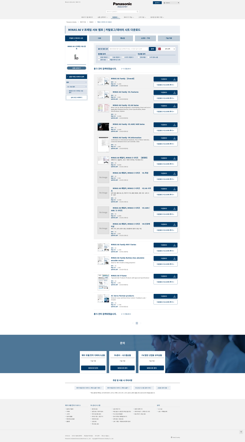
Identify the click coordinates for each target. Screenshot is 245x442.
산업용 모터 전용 (162, 388)
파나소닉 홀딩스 (105, 435)
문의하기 (157, 3)
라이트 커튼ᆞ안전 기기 (97, 416)
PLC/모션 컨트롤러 (117, 414)
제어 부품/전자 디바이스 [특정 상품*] (117, 388)
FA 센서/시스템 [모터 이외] (143, 388)
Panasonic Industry (71, 22)
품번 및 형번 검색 (103, 49)
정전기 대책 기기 (139, 409)
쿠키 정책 (97, 435)
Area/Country (176, 437)
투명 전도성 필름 (70, 419)
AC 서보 (160, 409)
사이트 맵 (67, 435)
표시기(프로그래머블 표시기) (120, 416)
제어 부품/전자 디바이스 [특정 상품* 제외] (88, 388)
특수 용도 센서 (95, 424)
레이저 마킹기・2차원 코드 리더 (142, 411)
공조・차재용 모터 (162, 411)
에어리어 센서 (95, 419)
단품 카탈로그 (104, 57)
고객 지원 (141, 17)
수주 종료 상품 (154, 57)
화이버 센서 (95, 409)
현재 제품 (142, 57)
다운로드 (115, 17)
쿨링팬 (68, 421)
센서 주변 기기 (116, 409)
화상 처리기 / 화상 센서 (140, 414)
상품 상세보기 (76, 68)
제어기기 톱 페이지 (87, 17)
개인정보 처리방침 (88, 435)
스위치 (68, 414)
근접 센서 (94, 421)
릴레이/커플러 (70, 409)
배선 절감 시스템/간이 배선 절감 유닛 (122, 411)
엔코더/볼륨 (69, 416)
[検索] (137, 11)
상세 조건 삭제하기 (76, 97)
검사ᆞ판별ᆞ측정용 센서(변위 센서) (121, 421)
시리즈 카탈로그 (129, 57)
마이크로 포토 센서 (96, 414)
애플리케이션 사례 (115, 60)
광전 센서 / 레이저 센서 (97, 411)
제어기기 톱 (83, 22)
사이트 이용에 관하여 (77, 435)
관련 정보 (103, 60)
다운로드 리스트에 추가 (165, 85)
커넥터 (68, 411)
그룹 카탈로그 (116, 57)
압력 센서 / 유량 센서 (118, 419)
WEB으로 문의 (93, 368)
